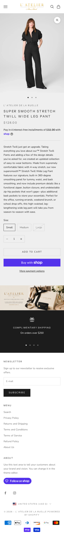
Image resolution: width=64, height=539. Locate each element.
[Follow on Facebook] (5, 493)
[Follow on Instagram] (14, 493)
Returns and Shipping (16, 423)
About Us (9, 447)
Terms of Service (13, 435)
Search (7, 412)
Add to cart (32, 251)
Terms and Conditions (16, 429)
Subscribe (17, 392)
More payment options (32, 271)
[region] (32, 328)
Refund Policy (11, 441)
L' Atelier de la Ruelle (21, 105)
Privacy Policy (11, 418)
